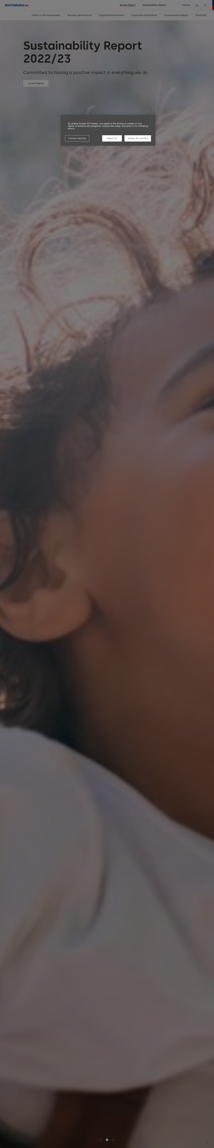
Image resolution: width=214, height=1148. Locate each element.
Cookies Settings (77, 138)
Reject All (112, 138)
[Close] (151, 118)
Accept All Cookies (138, 138)
